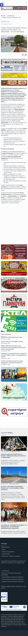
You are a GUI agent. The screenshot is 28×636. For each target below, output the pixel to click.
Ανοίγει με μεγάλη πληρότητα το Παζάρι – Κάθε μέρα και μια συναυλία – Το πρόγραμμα (13, 455)
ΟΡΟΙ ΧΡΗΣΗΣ (5, 571)
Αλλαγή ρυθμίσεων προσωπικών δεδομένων (12, 577)
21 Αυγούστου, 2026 (14, 483)
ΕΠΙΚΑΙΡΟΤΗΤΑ (5, 21)
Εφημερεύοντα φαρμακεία (8, 551)
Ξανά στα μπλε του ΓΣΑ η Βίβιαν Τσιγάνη (12, 341)
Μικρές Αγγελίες (6, 547)
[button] (1, 5)
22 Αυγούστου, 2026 (15, 451)
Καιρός (3, 549)
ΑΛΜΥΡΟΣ (3, 522)
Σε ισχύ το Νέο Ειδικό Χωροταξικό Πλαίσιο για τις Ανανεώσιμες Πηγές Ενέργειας (12, 488)
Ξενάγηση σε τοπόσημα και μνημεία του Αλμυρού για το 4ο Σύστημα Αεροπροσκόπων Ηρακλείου (14, 526)
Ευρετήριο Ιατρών (6, 554)
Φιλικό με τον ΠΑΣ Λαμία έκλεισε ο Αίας (11, 337)
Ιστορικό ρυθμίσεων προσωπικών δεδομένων (13, 579)
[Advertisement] (14, 219)
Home (3, 15)
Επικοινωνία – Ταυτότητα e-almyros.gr (11, 556)
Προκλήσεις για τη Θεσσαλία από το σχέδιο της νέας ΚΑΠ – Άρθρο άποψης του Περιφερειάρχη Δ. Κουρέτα (14, 355)
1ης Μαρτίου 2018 (19, 562)
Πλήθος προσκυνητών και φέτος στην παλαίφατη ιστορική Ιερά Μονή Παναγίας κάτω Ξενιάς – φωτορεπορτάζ (13, 347)
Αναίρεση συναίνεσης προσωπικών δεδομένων (13, 581)
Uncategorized (10, 15)
